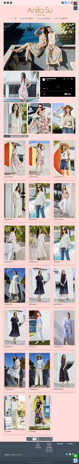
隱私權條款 (60, 443)
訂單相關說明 (49, 447)
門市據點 (70, 443)
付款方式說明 (49, 449)
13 (45, 439)
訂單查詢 (49, 445)
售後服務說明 (38, 447)
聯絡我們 (38, 445)
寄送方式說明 (49, 451)
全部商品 (49, 443)
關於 (38, 443)
